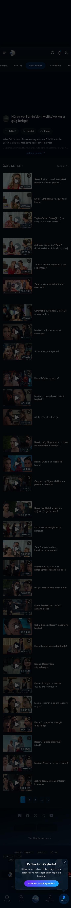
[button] (65, 862)
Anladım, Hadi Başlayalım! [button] (41, 883)
